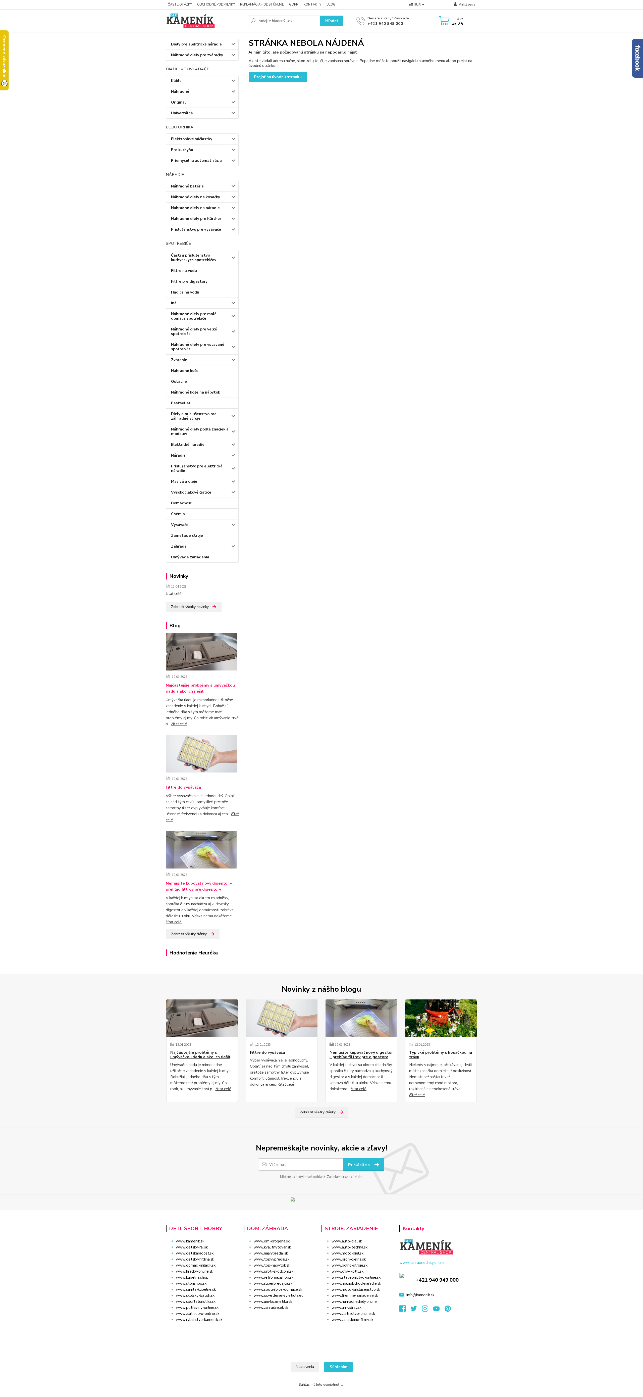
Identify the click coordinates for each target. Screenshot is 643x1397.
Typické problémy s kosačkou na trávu (440, 1054)
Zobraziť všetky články (189, 934)
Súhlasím (338, 1367)
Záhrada (179, 546)
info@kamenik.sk (420, 1294)
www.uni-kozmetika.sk (273, 1301)
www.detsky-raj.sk (192, 1247)
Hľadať (331, 21)
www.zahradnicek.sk (271, 1307)
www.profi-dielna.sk (349, 1259)
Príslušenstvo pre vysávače (196, 229)
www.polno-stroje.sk (349, 1265)
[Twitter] (416, 1310)
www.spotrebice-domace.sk (278, 1289)
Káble (176, 80)
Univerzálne (182, 113)
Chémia (178, 513)
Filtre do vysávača (183, 787)
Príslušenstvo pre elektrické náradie (197, 468)
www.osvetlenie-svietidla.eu (278, 1295)
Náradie (178, 455)
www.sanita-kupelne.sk (196, 1289)
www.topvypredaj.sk (271, 1259)
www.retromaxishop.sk (273, 1277)
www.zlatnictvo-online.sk (197, 1313)
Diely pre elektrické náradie (196, 44)
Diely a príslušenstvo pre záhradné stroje (194, 416)
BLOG (331, 4)
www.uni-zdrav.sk (346, 1307)
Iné (174, 303)
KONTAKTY (312, 4)
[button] (279, 1318)
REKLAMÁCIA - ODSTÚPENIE (262, 4)
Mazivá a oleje (184, 481)
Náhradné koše (184, 370)
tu (342, 1384)
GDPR (293, 4)
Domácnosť (181, 503)
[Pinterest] (448, 1310)
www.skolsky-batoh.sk (195, 1295)
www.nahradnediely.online (354, 1301)
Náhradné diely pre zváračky (197, 55)
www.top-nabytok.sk (272, 1265)
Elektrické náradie (187, 444)
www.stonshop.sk (191, 1283)
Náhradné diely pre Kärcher (196, 218)
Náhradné (180, 91)
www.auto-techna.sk (349, 1247)
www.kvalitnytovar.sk (272, 1247)
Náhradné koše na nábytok (195, 392)
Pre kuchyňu (182, 149)
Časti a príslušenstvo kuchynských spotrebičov (193, 257)
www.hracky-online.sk (194, 1271)
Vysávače (179, 524)
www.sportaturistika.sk (196, 1301)
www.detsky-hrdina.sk (195, 1259)
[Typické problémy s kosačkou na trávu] (441, 1018)
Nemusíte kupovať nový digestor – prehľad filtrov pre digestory (199, 886)
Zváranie (179, 359)
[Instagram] (427, 1310)
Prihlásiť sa (359, 1165)
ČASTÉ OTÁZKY (180, 4)
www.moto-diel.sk (347, 1253)
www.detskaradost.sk (194, 1253)
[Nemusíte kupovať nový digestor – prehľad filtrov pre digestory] (201, 850)
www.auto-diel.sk (347, 1241)
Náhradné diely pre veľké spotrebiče (194, 331)
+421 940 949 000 (385, 23)
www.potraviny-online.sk (197, 1307)
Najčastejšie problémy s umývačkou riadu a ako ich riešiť (200, 688)
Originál (178, 102)
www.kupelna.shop (192, 1277)
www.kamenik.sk (190, 1241)
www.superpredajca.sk (273, 1283)
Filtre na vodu (184, 270)
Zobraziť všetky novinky (190, 606)
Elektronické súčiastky (191, 138)
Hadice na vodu (185, 292)
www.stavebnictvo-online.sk (356, 1277)
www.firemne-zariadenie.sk (355, 1295)
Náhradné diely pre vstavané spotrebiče (197, 347)
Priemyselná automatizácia (196, 160)
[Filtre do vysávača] (201, 754)
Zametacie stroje (187, 535)
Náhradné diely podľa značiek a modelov (200, 431)
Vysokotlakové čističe (191, 492)
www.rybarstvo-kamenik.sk (199, 1319)
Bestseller (180, 403)
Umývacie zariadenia (190, 557)
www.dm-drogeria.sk (272, 1241)
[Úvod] (205, 21)
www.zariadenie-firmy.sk (352, 1319)
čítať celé (174, 593)
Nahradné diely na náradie (195, 207)
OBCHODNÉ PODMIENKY (216, 4)
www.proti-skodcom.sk (273, 1271)
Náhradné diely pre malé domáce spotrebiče (194, 316)
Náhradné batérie (187, 186)
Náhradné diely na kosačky (195, 197)
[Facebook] (405, 1310)
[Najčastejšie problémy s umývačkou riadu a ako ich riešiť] (201, 652)
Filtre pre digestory (189, 281)
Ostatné (179, 381)
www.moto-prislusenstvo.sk (356, 1289)
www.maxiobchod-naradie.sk (356, 1283)
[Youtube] (439, 1310)
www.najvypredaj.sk (271, 1253)
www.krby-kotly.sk (347, 1271)
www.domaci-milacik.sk (196, 1265)
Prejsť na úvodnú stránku (278, 77)
